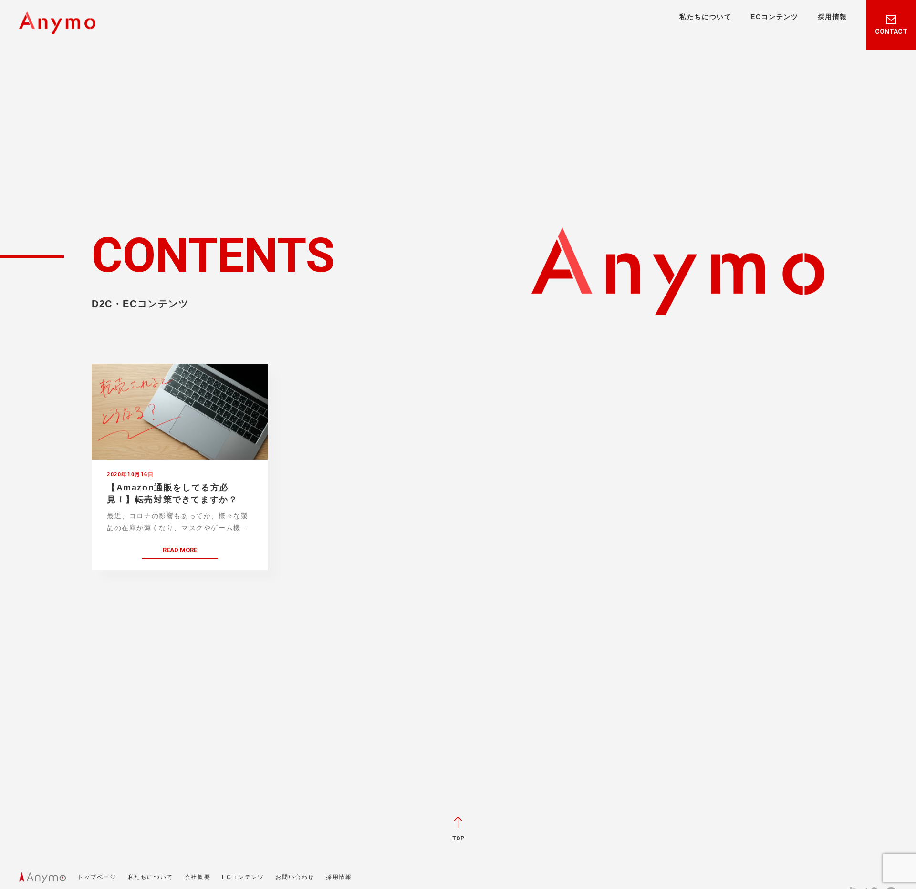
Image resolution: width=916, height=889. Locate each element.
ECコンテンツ (774, 16)
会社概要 (197, 877)
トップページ (96, 877)
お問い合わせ (294, 877)
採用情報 (832, 16)
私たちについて (705, 16)
